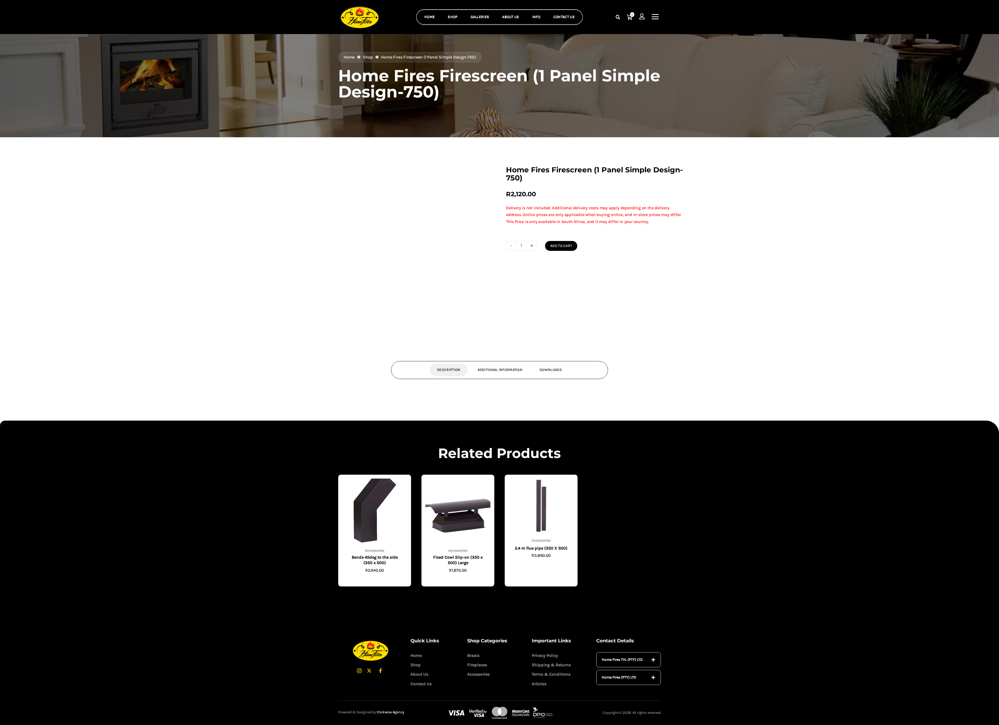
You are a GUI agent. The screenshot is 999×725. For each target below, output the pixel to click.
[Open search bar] (618, 17)
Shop (443, 17)
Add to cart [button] (374, 584)
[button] (484, 174)
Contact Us (573, 17)
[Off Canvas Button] (655, 17)
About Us (513, 17)
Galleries (477, 17)
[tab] (629, 665)
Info (539, 17)
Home (420, 17)
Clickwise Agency (390, 717)
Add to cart (561, 246)
